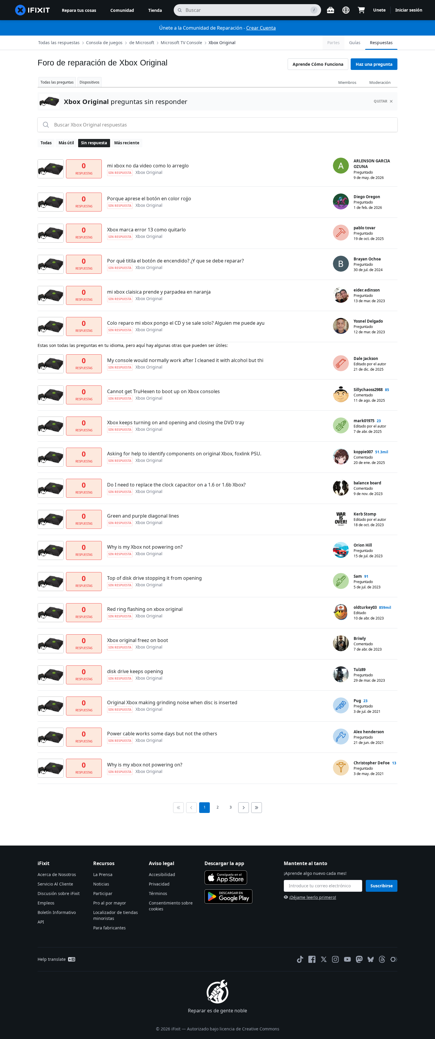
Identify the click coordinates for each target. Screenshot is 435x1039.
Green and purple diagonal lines (143, 516)
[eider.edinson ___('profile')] (341, 295)
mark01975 (364, 420)
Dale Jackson (366, 358)
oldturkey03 (365, 607)
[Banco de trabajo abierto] (330, 10)
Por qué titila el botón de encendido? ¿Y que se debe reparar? (175, 260)
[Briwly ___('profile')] (341, 643)
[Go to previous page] (191, 807)
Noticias (101, 884)
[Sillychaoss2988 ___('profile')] (341, 394)
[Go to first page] (178, 807)
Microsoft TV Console (181, 42)
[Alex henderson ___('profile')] (341, 737)
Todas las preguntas (57, 82)
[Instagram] (335, 959)
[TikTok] (300, 959)
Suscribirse (381, 885)
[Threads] (382, 959)
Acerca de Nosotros (57, 874)
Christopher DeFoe (372, 763)
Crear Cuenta (261, 28)
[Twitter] (323, 959)
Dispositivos (89, 82)
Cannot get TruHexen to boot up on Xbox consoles (163, 391)
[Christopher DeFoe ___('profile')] (341, 768)
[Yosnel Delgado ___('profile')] (341, 326)
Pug (357, 700)
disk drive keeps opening (135, 671)
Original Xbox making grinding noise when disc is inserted (172, 702)
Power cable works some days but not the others (162, 733)
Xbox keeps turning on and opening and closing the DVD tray (175, 422)
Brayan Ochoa (367, 259)
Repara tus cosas (79, 10)
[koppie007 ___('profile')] (341, 457)
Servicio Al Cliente (55, 884)
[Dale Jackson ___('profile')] (341, 363)
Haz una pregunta (374, 64)
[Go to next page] (243, 807)
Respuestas (381, 42)
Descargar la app (224, 863)
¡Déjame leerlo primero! (312, 897)
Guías (354, 42)
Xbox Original (222, 42)
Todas (46, 142)
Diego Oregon (367, 196)
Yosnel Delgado (368, 321)
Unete (379, 10)
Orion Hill (363, 545)
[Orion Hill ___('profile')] (341, 550)
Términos (158, 893)
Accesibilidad (162, 874)
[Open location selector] (346, 10)
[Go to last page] (256, 807)
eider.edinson (367, 290)
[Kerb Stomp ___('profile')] (341, 519)
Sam (358, 576)
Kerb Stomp (365, 514)
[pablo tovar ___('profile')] (341, 233)
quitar (380, 101)
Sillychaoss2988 (368, 389)
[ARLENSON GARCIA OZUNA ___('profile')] (341, 166)
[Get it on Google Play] (228, 896)
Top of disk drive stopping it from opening (154, 578)
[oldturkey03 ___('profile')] (341, 612)
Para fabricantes (109, 928)
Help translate (52, 959)
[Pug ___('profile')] (341, 705)
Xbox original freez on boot (137, 640)
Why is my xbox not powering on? (144, 764)
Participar (102, 893)
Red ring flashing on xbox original (145, 609)
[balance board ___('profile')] (341, 488)
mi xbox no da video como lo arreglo (148, 165)
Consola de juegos (104, 42)
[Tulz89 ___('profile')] (341, 674)
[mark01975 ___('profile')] (341, 425)
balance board (367, 483)
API (41, 922)
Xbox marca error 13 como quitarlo (146, 229)
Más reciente (126, 142)
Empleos (46, 903)
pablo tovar (365, 227)
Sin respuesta (94, 142)
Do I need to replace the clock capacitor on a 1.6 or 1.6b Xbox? (176, 484)
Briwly (360, 638)
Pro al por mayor (109, 903)
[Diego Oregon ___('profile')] (341, 201)
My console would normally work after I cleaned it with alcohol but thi (185, 360)
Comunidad (122, 10)
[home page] (32, 10)
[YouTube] (347, 959)
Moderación (380, 82)
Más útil (66, 142)
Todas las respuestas (59, 42)
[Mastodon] (359, 959)
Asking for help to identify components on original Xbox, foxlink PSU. (184, 453)
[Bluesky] (371, 959)
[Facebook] (311, 959)
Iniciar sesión (408, 10)
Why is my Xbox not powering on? (145, 547)
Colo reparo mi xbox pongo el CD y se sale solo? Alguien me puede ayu (186, 323)
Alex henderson (369, 731)
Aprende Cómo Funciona (318, 64)
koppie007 (363, 451)
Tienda (155, 10)
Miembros (347, 82)
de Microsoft (141, 42)
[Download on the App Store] (225, 877)
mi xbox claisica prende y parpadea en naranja (159, 292)
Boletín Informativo (57, 912)
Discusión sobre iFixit (59, 893)
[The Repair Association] (393, 959)
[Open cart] (361, 10)
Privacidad (159, 884)
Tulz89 (359, 669)
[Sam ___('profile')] (341, 581)
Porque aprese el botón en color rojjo (149, 198)
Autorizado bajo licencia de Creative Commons (233, 1029)
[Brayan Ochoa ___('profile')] (341, 264)
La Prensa (102, 874)
